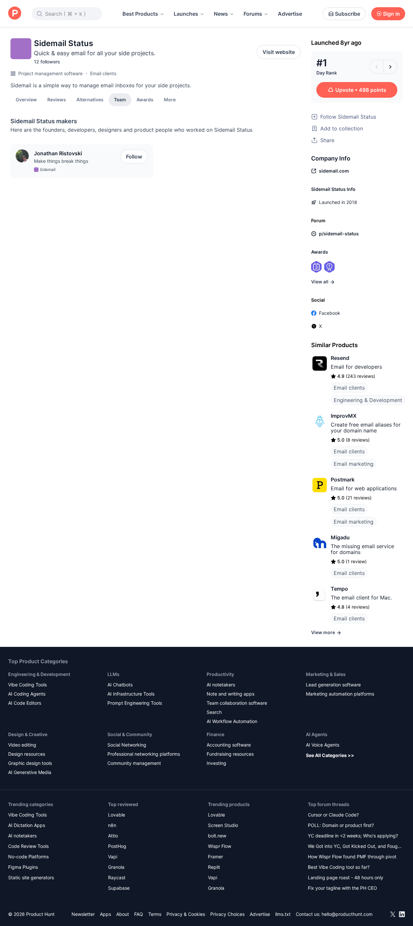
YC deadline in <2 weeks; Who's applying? (353, 835)
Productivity (220, 674)
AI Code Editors (24, 703)
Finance (215, 734)
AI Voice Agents (322, 745)
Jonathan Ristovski (58, 153)
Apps (105, 914)
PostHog (117, 846)
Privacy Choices (227, 914)
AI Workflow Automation (232, 721)
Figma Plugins (23, 867)
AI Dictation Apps (26, 825)
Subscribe (347, 13)
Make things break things (61, 161)
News (221, 13)
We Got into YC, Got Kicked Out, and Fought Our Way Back (355, 846)
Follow (134, 156)
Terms (154, 914)
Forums (253, 13)
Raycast (116, 877)
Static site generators (31, 877)
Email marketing (353, 464)
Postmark (343, 479)
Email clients (103, 73)
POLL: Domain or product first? (341, 825)
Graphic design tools (30, 763)
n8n (112, 825)
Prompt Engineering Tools (134, 703)
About (122, 914)
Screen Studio (223, 825)
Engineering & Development (368, 400)
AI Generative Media (29, 772)
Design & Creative (27, 734)
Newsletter (83, 914)
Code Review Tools (28, 846)
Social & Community (129, 734)
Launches (186, 13)
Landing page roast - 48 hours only (345, 877)
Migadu (340, 537)
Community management (134, 763)
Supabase (119, 888)
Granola (116, 867)
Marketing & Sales (326, 674)
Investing (216, 763)
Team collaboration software (237, 703)
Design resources (26, 754)
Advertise (290, 13)
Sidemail (48, 169)
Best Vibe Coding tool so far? (339, 867)
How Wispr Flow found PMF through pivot (352, 856)
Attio (113, 835)
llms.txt (283, 914)
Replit (214, 867)
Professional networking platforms (143, 754)
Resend (340, 358)
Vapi (112, 856)
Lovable (116, 814)
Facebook (329, 313)
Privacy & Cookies (186, 914)
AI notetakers (221, 684)
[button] (170, 99)
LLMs (113, 674)
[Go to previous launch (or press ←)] (376, 66)
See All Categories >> (330, 755)
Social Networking (126, 745)
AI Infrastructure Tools (130, 694)
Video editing (22, 745)
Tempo (339, 588)
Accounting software (229, 745)
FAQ (138, 914)
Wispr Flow (219, 846)
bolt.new (217, 835)
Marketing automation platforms (340, 694)
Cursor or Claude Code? (333, 814)
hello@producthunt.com (347, 914)
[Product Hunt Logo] (14, 14)
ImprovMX (344, 415)
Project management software (50, 73)
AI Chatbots (120, 684)
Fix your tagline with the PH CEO (342, 888)
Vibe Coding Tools (27, 684)
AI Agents (316, 734)
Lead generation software (333, 684)
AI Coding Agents (26, 694)
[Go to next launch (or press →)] (390, 66)
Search (214, 712)
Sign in (391, 13)
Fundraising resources (230, 754)
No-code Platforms (28, 856)
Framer (215, 856)
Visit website (278, 52)
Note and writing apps (230, 694)
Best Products (140, 13)
